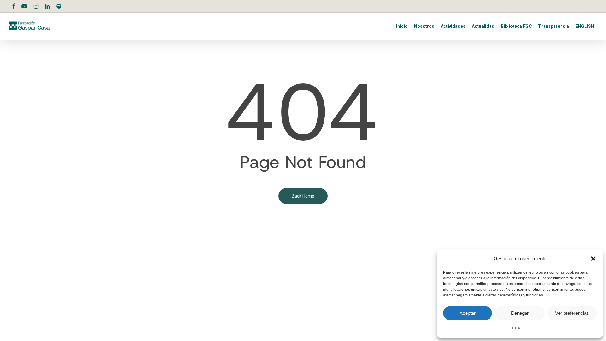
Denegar (520, 313)
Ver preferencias (572, 313)
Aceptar (468, 313)
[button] (593, 258)
